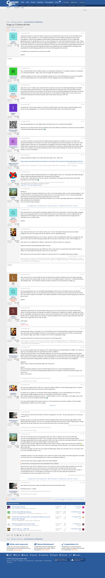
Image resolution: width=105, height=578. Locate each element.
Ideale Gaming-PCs (62, 5)
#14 (83, 308)
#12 (83, 274)
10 (44, 513)
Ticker (22, 2)
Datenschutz (10, 562)
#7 (83, 155)
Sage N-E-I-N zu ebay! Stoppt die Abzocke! (31, 185)
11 (46, 513)
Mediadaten (21, 560)
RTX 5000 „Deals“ (40, 5)
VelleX (80, 530)
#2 (83, 68)
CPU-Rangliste (81, 5)
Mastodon (64, 555)
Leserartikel (17, 7)
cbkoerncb (14, 513)
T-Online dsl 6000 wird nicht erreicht (23, 524)
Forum (57, 2)
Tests (27, 2)
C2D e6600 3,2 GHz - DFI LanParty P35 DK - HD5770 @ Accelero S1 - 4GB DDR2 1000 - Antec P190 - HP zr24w (52, 206)
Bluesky (26, 555)
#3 (83, 85)
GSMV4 (9, 27)
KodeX (13, 508)
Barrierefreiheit (47, 560)
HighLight (14, 530)
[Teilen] (81, 33)
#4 (83, 104)
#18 (83, 412)
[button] (12, 8)
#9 (83, 188)
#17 (83, 384)
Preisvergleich (49, 2)
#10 (83, 209)
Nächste (14, 30)
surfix (80, 518)
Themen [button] (33, 2)
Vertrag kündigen (39, 560)
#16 (83, 347)
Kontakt (15, 560)
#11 (83, 229)
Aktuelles (9, 7)
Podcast (23, 5)
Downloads (40, 2)
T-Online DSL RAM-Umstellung (21, 512)
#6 (83, 138)
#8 (83, 172)
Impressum (9, 560)
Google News (44, 555)
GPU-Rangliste (72, 5)
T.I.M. (13, 525)
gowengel (79, 525)
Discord (18, 555)
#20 (83, 482)
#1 (83, 33)
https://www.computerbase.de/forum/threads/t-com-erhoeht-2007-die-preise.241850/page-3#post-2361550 (52, 161)
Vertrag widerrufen (29, 560)
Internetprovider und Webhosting (28, 508)
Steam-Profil (52, 405)
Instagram (55, 555)
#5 (83, 121)
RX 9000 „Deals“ (51, 5)
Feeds (10, 555)
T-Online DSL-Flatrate (18, 507)
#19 (83, 434)
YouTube (77, 555)
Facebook (34, 555)
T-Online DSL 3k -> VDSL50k (20, 529)
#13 (83, 288)
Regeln (22, 7)
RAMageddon (31, 5)
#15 (83, 328)
